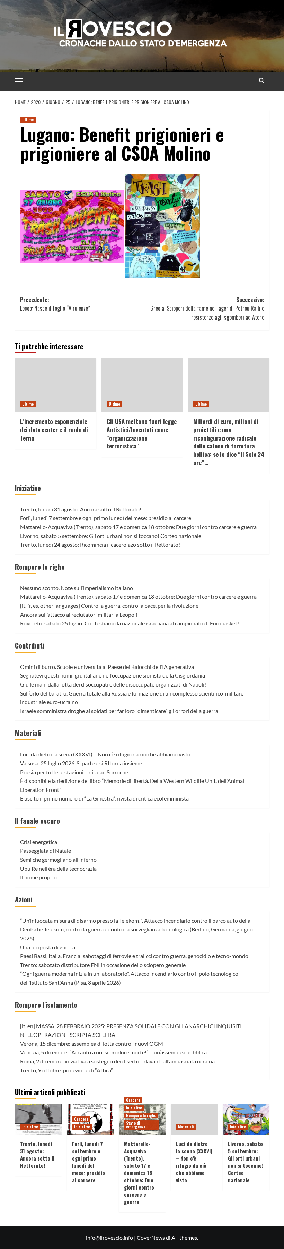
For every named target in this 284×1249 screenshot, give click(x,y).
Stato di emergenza (136, 1124)
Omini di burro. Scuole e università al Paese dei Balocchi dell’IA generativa (107, 666)
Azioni (23, 899)
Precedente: (55, 304)
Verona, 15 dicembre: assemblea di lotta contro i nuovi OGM (91, 1043)
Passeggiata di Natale (45, 850)
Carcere (81, 1119)
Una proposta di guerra (47, 947)
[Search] (261, 80)
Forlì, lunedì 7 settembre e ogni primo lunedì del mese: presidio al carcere (105, 517)
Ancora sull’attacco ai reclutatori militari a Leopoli (78, 614)
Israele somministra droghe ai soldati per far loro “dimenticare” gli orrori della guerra (119, 711)
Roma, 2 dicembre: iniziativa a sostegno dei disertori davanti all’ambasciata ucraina (117, 1061)
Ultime (28, 119)
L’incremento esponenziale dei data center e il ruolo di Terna (54, 429)
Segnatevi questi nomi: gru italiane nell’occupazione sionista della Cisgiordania (112, 675)
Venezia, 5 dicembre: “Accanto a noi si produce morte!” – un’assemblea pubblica (113, 1052)
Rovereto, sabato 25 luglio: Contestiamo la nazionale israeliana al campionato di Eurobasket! (129, 623)
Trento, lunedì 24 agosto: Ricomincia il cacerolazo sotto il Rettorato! (100, 544)
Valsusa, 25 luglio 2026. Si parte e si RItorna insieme (81, 763)
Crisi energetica (38, 842)
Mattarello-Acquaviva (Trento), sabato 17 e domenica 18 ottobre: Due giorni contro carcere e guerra (138, 526)
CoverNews (151, 1237)
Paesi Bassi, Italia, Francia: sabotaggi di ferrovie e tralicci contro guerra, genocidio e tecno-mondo (134, 956)
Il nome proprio (38, 877)
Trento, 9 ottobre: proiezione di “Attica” (66, 1070)
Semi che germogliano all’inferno (58, 859)
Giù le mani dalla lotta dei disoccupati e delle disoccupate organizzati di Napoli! (113, 684)
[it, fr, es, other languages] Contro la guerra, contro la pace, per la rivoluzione (109, 605)
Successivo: (207, 308)
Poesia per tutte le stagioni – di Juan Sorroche (74, 772)
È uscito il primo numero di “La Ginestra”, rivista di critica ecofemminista (104, 798)
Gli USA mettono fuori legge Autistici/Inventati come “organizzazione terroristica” (142, 433)
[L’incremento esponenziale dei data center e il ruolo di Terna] (55, 385)
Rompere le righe (40, 566)
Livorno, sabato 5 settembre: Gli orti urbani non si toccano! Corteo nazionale (110, 535)
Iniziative (28, 488)
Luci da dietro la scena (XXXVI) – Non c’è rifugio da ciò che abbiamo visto (105, 754)
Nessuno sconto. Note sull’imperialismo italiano (76, 588)
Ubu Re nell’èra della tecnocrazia (58, 868)
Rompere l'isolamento (46, 1005)
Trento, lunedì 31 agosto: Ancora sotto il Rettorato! (80, 509)
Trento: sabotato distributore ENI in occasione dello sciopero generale (103, 965)
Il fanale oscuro (37, 820)
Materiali (28, 733)
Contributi (29, 645)
